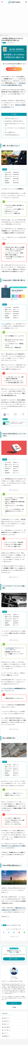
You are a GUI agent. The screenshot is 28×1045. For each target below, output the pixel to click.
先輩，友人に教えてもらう (12, 118)
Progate (16, 299)
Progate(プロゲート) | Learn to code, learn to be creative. (18, 422)
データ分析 (6, 1030)
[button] (3, 932)
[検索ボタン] (26, 2)
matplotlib (6, 1021)
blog (9, 925)
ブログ (4, 42)
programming (14, 925)
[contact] (15, 1007)
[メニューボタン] (2, 2)
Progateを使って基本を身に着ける (14, 121)
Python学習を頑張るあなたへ (12, 135)
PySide (6, 1024)
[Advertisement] (14, 19)
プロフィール (14, 1003)
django (6, 1018)
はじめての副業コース (14, 69)
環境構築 (6, 1036)
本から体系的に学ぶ (10, 132)
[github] (13, 1007)
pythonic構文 (7, 1027)
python (19, 925)
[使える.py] (14, 2)
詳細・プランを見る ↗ (14, 958)
